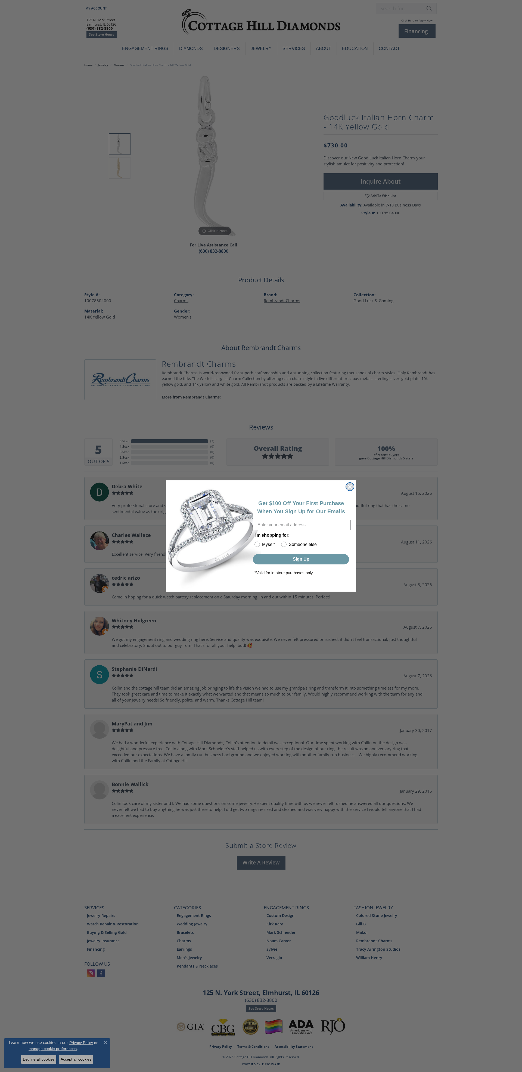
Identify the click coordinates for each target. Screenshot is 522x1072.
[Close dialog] (350, 487)
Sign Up (301, 559)
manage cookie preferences (53, 1048)
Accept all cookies (76, 1059)
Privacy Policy (81, 1042)
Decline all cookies (39, 1059)
